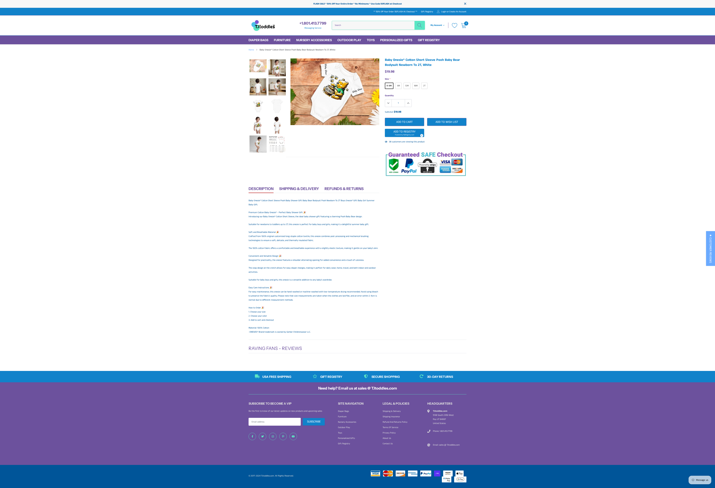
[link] (252, 436)
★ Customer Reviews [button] (710, 248)
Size (387, 79)
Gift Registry (427, 11)
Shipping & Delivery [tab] (299, 188)
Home (251, 49)
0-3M (389, 85)
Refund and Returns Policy (395, 422)
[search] (419, 25)
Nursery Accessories (314, 40)
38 (390, 141)
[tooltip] (421, 135)
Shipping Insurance (391, 416)
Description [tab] (261, 188)
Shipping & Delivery (392, 411)
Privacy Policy (389, 432)
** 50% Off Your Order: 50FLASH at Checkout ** (395, 11)
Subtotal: (389, 112)
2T (424, 85)
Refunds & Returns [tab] (344, 188)
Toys (371, 40)
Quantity (389, 95)
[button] (404, 133)
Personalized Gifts (396, 40)
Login (443, 12)
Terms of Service (390, 427)
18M (416, 85)
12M (407, 85)
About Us (387, 438)
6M (398, 85)
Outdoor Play (349, 40)
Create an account (457, 12)
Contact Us (388, 443)
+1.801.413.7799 (312, 23)
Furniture (282, 40)
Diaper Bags (258, 40)
